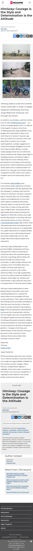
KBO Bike (4, 29)
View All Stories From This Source (17, 492)
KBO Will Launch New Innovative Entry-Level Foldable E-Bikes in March (17, 487)
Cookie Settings (16, 539)
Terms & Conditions (15, 534)
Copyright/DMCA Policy (9, 537)
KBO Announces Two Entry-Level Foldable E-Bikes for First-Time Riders (17, 481)
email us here (6, 348)
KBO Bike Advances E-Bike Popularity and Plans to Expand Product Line (16, 475)
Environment (13, 432)
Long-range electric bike (10, 223)
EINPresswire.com (18, 123)
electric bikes (15, 183)
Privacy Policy (24, 537)
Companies (12, 430)
